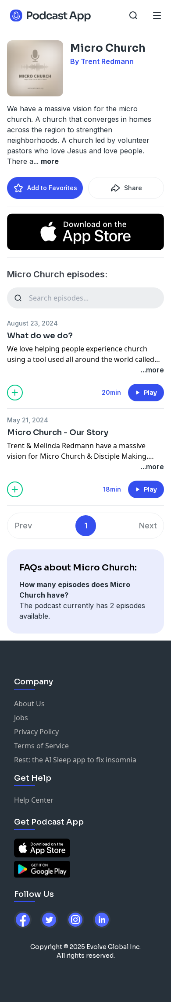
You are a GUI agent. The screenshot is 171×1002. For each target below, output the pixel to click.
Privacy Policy (36, 731)
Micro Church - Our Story (57, 432)
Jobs (21, 717)
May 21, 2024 (27, 420)
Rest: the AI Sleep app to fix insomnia (75, 760)
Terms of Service (41, 746)
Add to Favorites (52, 187)
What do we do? (40, 335)
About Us (29, 703)
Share (133, 187)
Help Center (33, 800)
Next (148, 525)
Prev (23, 525)
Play (150, 393)
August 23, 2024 (32, 323)
